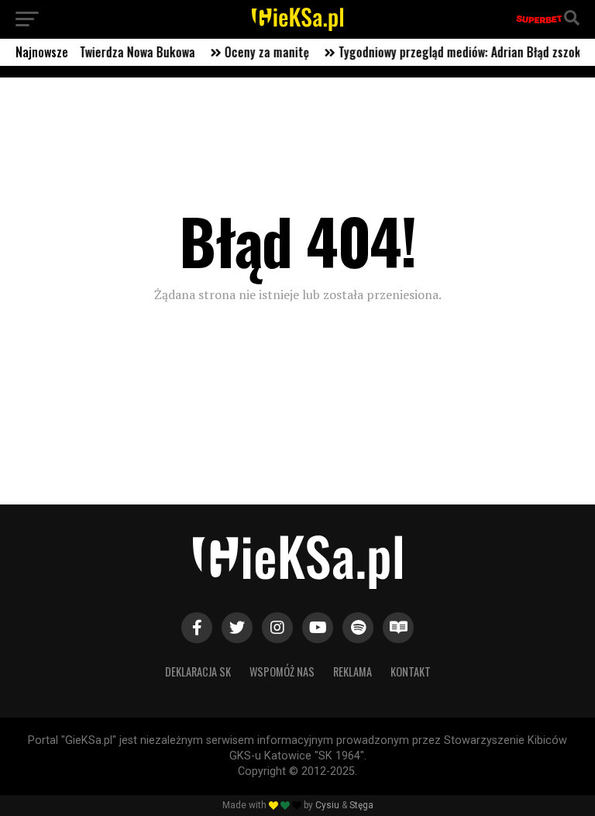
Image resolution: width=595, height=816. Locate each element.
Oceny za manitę (257, 52)
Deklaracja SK (198, 671)
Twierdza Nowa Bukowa (127, 52)
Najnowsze (41, 52)
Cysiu (327, 805)
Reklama (352, 671)
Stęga (361, 805)
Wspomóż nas (282, 671)
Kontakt (410, 671)
